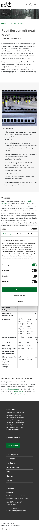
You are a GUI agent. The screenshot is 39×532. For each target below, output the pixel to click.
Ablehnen (20, 301)
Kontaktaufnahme (21, 394)
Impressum (5, 525)
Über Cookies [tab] (32, 234)
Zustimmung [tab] (7, 234)
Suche (30, 4)
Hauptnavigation (35, 4)
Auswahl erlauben (19, 295)
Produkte (13, 23)
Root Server (27, 23)
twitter (9, 529)
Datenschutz (15, 525)
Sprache (25, 4)
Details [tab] (19, 234)
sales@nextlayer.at (13, 389)
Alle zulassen (19, 290)
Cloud (20, 23)
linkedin (6, 529)
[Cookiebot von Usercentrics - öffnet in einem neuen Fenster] (29, 229)
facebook (2, 529)
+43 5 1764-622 (19, 391)
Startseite (4, 23)
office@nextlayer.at (19, 511)
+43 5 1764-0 (14, 508)
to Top (37, 529)
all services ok (13, 445)
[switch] (34, 270)
